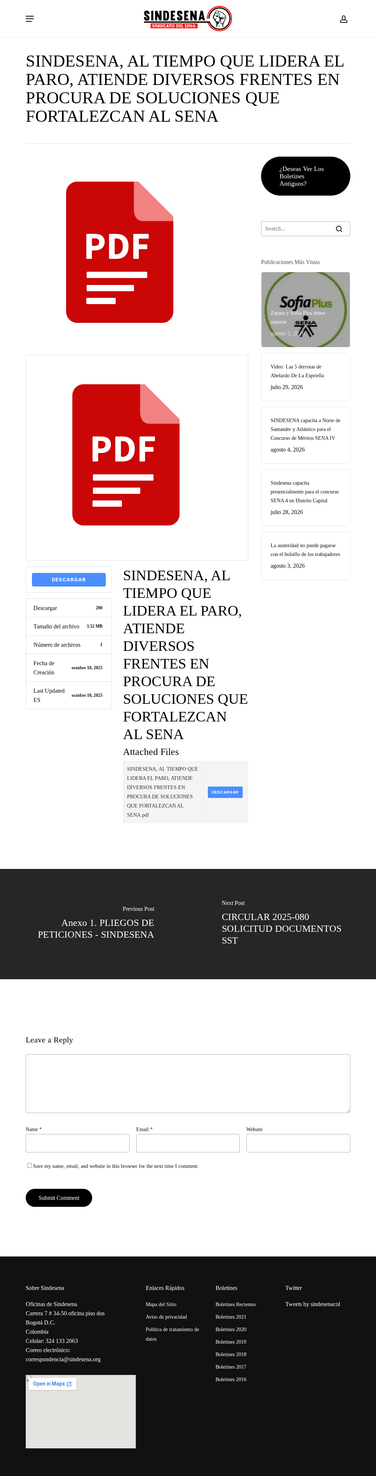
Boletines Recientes (236, 1304)
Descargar (69, 579)
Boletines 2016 (231, 1379)
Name (34, 1129)
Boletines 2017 (231, 1367)
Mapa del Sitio (161, 1304)
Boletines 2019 (231, 1342)
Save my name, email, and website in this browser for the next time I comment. (116, 1166)
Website (254, 1129)
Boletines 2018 (231, 1354)
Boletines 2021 (231, 1317)
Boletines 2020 (231, 1329)
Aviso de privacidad (166, 1317)
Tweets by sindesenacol (312, 1304)
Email (144, 1129)
